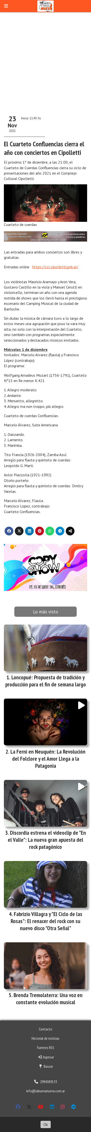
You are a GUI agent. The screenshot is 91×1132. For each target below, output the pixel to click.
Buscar (48, 1066)
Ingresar (48, 1057)
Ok (45, 1124)
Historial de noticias (45, 1038)
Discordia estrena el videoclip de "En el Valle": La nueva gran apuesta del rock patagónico (47, 839)
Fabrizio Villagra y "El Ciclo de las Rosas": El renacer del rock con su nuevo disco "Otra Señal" (46, 921)
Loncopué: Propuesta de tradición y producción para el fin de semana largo (45, 681)
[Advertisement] (45, 60)
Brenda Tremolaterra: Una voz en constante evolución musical (48, 999)
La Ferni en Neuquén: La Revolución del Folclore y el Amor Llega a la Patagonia (47, 758)
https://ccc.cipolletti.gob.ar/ (55, 266)
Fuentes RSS (45, 1047)
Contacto (45, 1029)
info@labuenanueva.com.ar (45, 1090)
